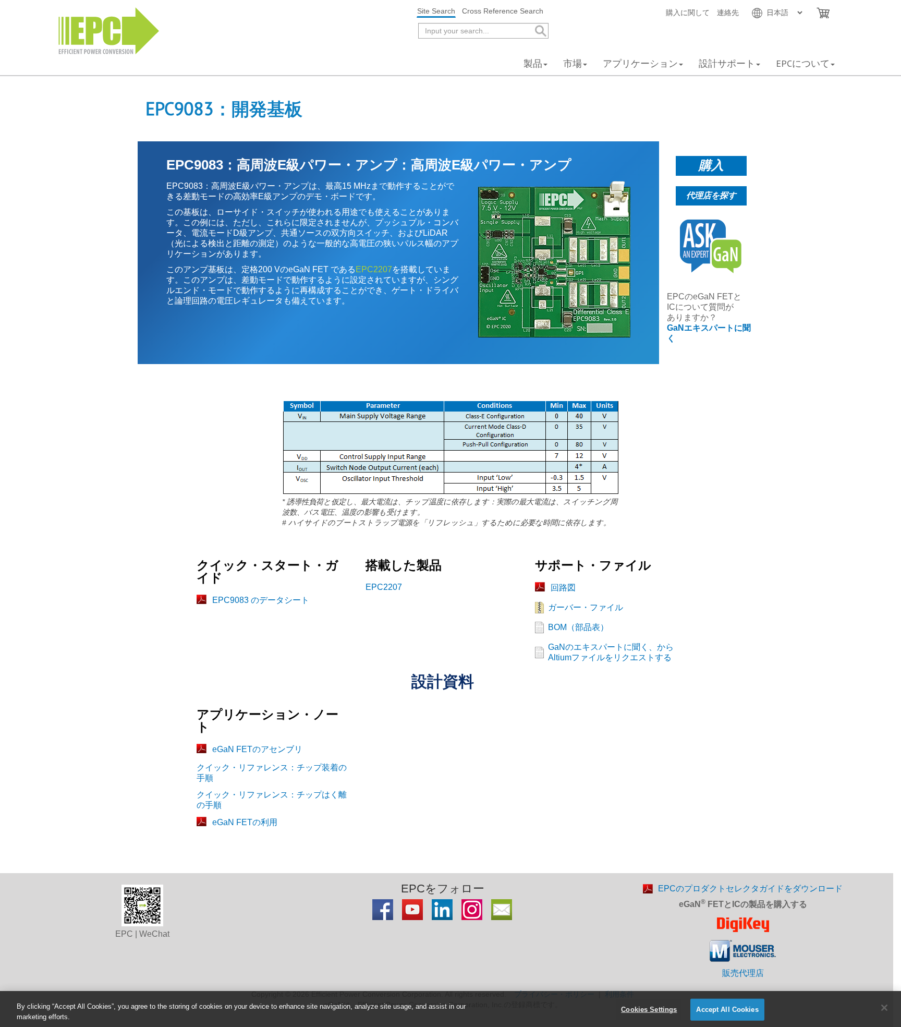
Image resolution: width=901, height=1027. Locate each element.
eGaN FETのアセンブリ (257, 749)
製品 (532, 63)
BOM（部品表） (578, 627)
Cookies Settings (649, 1009)
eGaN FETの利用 (244, 822)
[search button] (540, 31)
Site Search (436, 11)
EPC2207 (374, 269)
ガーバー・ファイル (585, 607)
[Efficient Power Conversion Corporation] (108, 30)
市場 (572, 63)
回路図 (563, 587)
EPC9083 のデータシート (260, 600)
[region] (450, 1009)
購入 (711, 165)
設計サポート (727, 63)
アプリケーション (640, 63)
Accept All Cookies (727, 1009)
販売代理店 (743, 973)
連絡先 (728, 12)
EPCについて (803, 63)
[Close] (884, 1007)
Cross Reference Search (502, 11)
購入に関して (688, 12)
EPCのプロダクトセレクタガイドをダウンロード (750, 888)
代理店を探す (711, 195)
